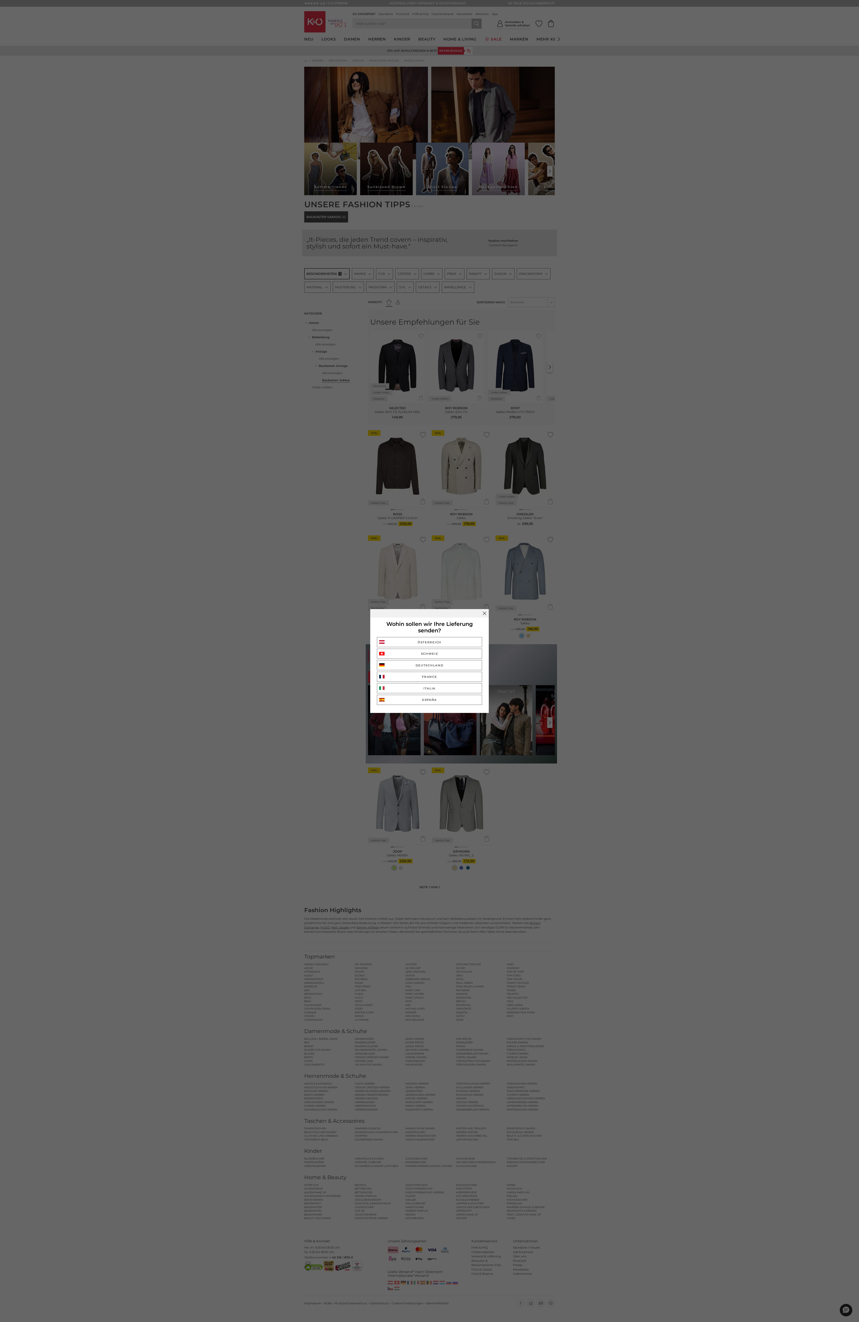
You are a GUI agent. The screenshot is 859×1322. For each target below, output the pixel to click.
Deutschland (430, 665)
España (429, 700)
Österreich (429, 642)
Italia (429, 688)
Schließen (484, 613)
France (429, 676)
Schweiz (429, 653)
